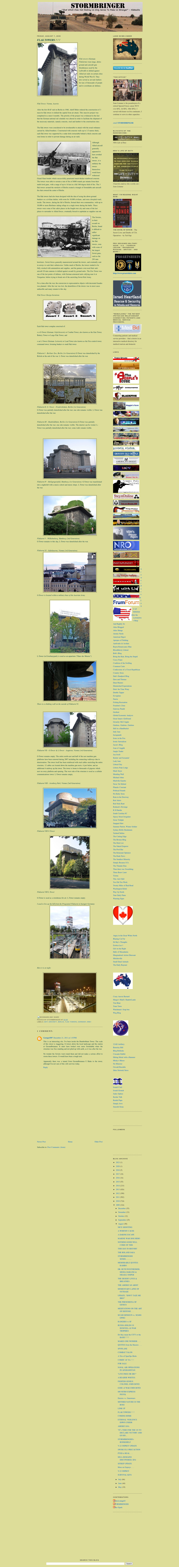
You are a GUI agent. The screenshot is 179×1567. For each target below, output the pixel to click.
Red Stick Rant (118, 803)
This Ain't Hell (118, 879)
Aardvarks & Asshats (121, 643)
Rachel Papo (117, 1100)
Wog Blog (117, 1013)
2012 (118, 1193)
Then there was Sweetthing (123, 869)
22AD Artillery (118, 1044)
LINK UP (121, 1408)
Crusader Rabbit (119, 1054)
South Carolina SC (120, 813)
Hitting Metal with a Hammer (124, 1057)
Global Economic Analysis (123, 715)
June (120, 1483)
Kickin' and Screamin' (121, 758)
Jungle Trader (118, 751)
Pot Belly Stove (119, 794)
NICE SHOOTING (125, 1227)
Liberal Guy (117, 764)
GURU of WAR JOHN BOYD (129, 1388)
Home (70, 1141)
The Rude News (119, 856)
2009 (118, 1205)
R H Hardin (117, 810)
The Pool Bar (118, 849)
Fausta (115, 699)
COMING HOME (124, 1416)
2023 (118, 1162)
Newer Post (41, 1141)
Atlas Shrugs (118, 630)
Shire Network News (121, 1070)
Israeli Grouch (118, 1090)
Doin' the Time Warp (121, 689)
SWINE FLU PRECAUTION (129, 1449)
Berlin (61, 1022)
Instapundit (117, 735)
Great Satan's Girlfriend (122, 718)
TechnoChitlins (118, 833)
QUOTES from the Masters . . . (130, 1345)
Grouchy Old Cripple (121, 722)
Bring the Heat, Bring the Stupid (125, 656)
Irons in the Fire (119, 738)
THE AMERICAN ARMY (128, 1285)
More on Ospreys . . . (126, 1467)
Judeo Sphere (118, 1093)
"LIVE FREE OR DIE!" (127, 1374)
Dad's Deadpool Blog (121, 676)
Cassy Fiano (117, 660)
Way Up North (118, 892)
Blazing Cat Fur (119, 939)
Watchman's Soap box (121, 1009)
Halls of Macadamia (120, 952)
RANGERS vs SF (124, 1321)
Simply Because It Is (121, 862)
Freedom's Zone (119, 705)
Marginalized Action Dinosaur (124, 955)
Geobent (116, 712)
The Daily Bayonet (120, 965)
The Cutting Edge (119, 836)
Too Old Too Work (120, 882)
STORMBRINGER (121, 1504)
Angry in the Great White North (125, 935)
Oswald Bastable (119, 1067)
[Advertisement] (56, 1121)
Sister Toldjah (118, 820)
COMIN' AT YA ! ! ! (126, 1360)
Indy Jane (116, 731)
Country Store (118, 673)
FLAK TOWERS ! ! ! (126, 1412)
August (121, 1224)
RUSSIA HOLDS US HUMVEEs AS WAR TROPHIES (127, 1328)
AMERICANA (123, 1426)
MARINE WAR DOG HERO (129, 1238)
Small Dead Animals (121, 961)
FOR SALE (122, 1363)
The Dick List (118, 843)
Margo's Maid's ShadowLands (124, 999)
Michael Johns (118, 777)
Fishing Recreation (120, 702)
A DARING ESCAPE (126, 1234)
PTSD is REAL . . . (125, 1453)
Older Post (99, 1141)
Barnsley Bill (118, 1047)
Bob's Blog (117, 653)
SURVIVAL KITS (125, 1475)
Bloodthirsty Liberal (120, 650)
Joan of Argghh (119, 748)
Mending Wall (118, 774)
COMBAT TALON (125, 1352)
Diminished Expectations (122, 686)
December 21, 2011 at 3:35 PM (65, 1037)
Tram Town (117, 1006)
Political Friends (119, 790)
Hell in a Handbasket (121, 728)
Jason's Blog (118, 744)
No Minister (117, 1063)
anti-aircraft (50, 1022)
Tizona (115, 875)
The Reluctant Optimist (122, 852)
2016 (118, 1177)
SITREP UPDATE (125, 1463)
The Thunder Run (119, 866)
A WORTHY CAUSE (126, 1231)
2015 (118, 1181)
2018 (118, 1170)
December (122, 1208)
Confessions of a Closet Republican (126, 669)
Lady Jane (117, 761)
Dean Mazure (118, 682)
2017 (118, 1174)
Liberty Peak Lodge (120, 767)
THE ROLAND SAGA (126, 1252)
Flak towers (71, 1022)
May (120, 1487)
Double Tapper (118, 692)
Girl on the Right (119, 948)
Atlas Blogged (118, 627)
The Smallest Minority (121, 859)
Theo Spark (118, 1507)
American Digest (119, 637)
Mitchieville (117, 958)
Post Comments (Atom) (56, 1147)
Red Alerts (117, 800)
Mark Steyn (117, 771)
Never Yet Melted (119, 784)
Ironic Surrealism (119, 741)
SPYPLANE (122, 1348)
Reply (45, 1067)
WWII (89, 1022)
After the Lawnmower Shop (136, 618)
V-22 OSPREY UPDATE (127, 1446)
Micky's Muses (119, 1060)
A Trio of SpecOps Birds (127, 1356)
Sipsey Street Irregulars (122, 816)
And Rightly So (119, 624)
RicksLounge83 (120, 1501)
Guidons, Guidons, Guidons (123, 725)
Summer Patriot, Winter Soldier (125, 826)
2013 (118, 1189)
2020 (118, 1166)
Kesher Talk (117, 1097)
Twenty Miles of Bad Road (123, 885)
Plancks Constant (119, 787)
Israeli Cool (117, 1087)
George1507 (48, 1037)
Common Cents (119, 666)
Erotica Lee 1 (118, 945)
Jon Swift (116, 754)
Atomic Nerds (118, 633)
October (121, 1216)
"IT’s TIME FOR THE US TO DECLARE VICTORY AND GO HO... (130, 1433)
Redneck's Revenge (120, 807)
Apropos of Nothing (120, 640)
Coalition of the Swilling (122, 663)
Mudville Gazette (119, 780)
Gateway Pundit (119, 709)
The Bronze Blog (119, 839)
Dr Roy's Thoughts (120, 942)
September (122, 1220)
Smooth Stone (118, 1107)
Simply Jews (118, 1103)
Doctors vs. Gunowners (126, 1398)
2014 (118, 1185)
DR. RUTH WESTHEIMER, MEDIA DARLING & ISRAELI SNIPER (129, 1272)
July (120, 1479)
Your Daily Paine (119, 895)
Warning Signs (118, 898)
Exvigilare (117, 695)
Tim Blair (117, 1003)
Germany (82, 1022)
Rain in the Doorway (121, 797)
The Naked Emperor (120, 846)
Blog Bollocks (118, 1050)
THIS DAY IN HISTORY (127, 1248)
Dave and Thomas (119, 679)
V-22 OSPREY (123, 1471)
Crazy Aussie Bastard (121, 996)
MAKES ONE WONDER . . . (129, 1341)
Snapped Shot (118, 823)
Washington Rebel (120, 888)
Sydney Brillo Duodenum (122, 830)
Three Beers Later (120, 872)
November (122, 1212)
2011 (118, 1197)
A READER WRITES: (126, 1377)
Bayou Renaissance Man (122, 646)
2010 (118, 1201)
